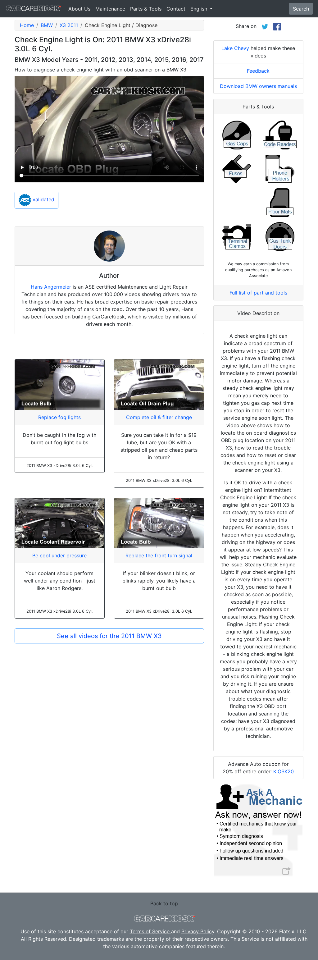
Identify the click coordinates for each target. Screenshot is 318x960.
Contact (175, 9)
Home (27, 25)
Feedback (258, 71)
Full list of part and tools (258, 293)
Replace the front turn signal (158, 555)
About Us (79, 9)
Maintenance (110, 9)
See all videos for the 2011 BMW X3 (109, 636)
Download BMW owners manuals (258, 86)
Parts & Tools (145, 9)
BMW (47, 25)
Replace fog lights (59, 417)
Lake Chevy (235, 48)
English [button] (199, 9)
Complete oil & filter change (159, 417)
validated (42, 199)
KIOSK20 (283, 771)
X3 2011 (69, 25)
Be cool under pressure (59, 555)
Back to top (164, 903)
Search (301, 9)
